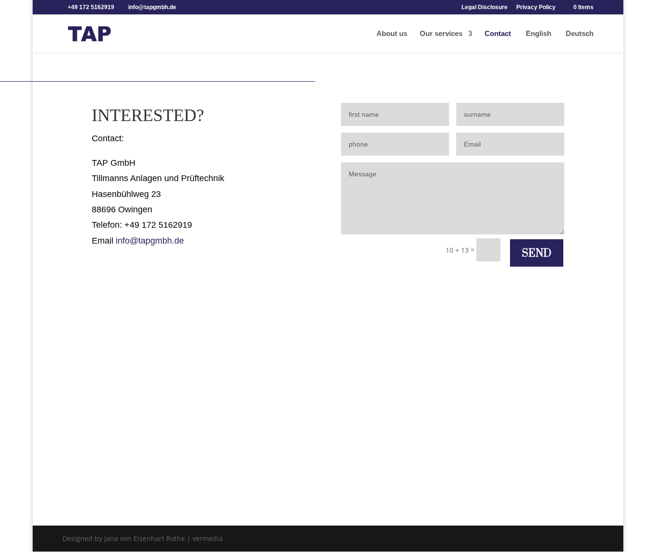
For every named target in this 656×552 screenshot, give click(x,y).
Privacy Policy (536, 7)
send (536, 253)
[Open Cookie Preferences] (21, 539)
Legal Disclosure (485, 7)
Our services (441, 33)
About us (392, 33)
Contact (498, 33)
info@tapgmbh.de (150, 240)
